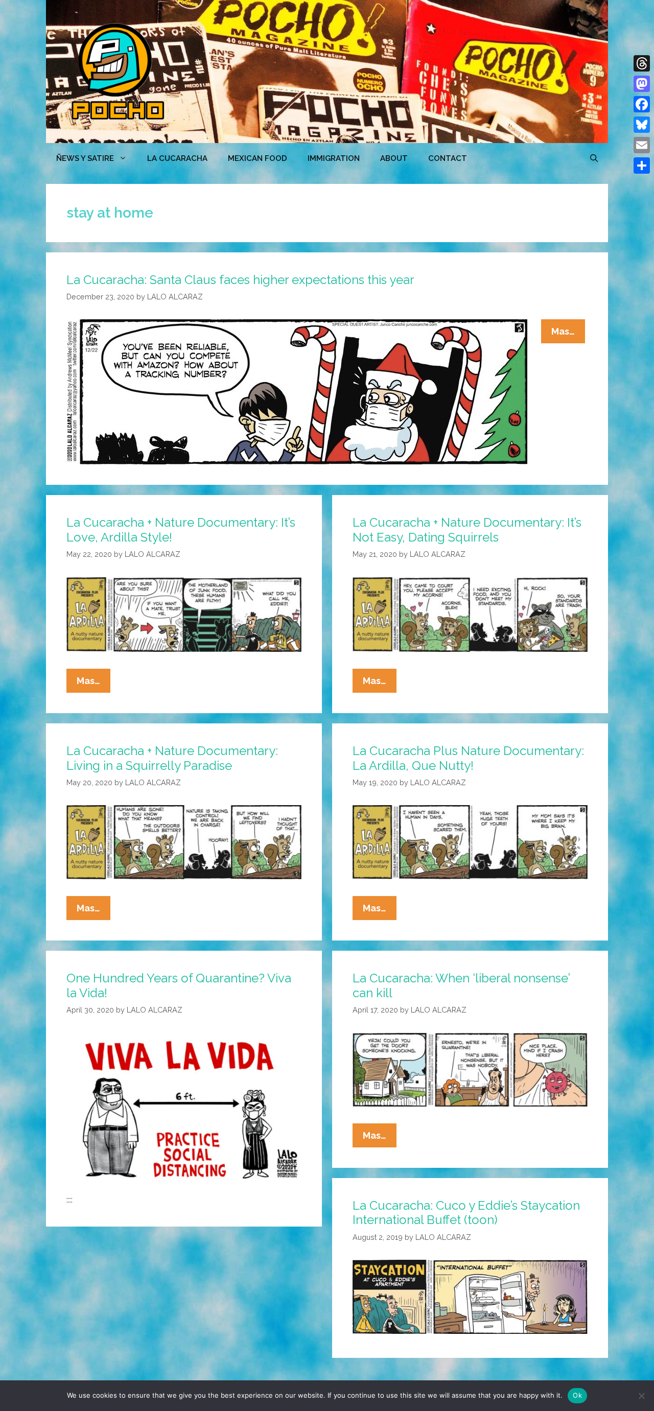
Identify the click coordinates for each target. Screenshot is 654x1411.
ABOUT (394, 158)
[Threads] (642, 63)
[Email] (642, 145)
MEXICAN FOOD (257, 158)
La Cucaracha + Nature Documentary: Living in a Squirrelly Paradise (172, 758)
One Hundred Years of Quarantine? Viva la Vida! (178, 985)
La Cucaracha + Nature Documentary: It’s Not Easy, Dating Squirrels (467, 530)
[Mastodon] (642, 84)
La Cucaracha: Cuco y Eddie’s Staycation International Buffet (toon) (466, 1213)
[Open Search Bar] (594, 158)
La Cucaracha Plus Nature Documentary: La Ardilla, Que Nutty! (468, 758)
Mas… (568, 334)
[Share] (642, 165)
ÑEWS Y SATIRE (85, 158)
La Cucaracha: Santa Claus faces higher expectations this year (240, 279)
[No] (641, 1396)
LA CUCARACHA (177, 158)
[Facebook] (642, 104)
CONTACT (447, 158)
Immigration (334, 158)
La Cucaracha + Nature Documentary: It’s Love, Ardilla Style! (180, 530)
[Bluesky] (642, 124)
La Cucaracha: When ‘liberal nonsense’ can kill (461, 985)
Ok (577, 1395)
